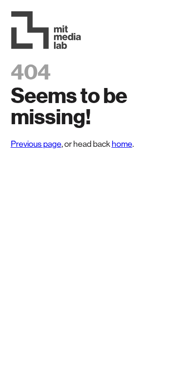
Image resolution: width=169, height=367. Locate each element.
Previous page (36, 144)
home (122, 144)
